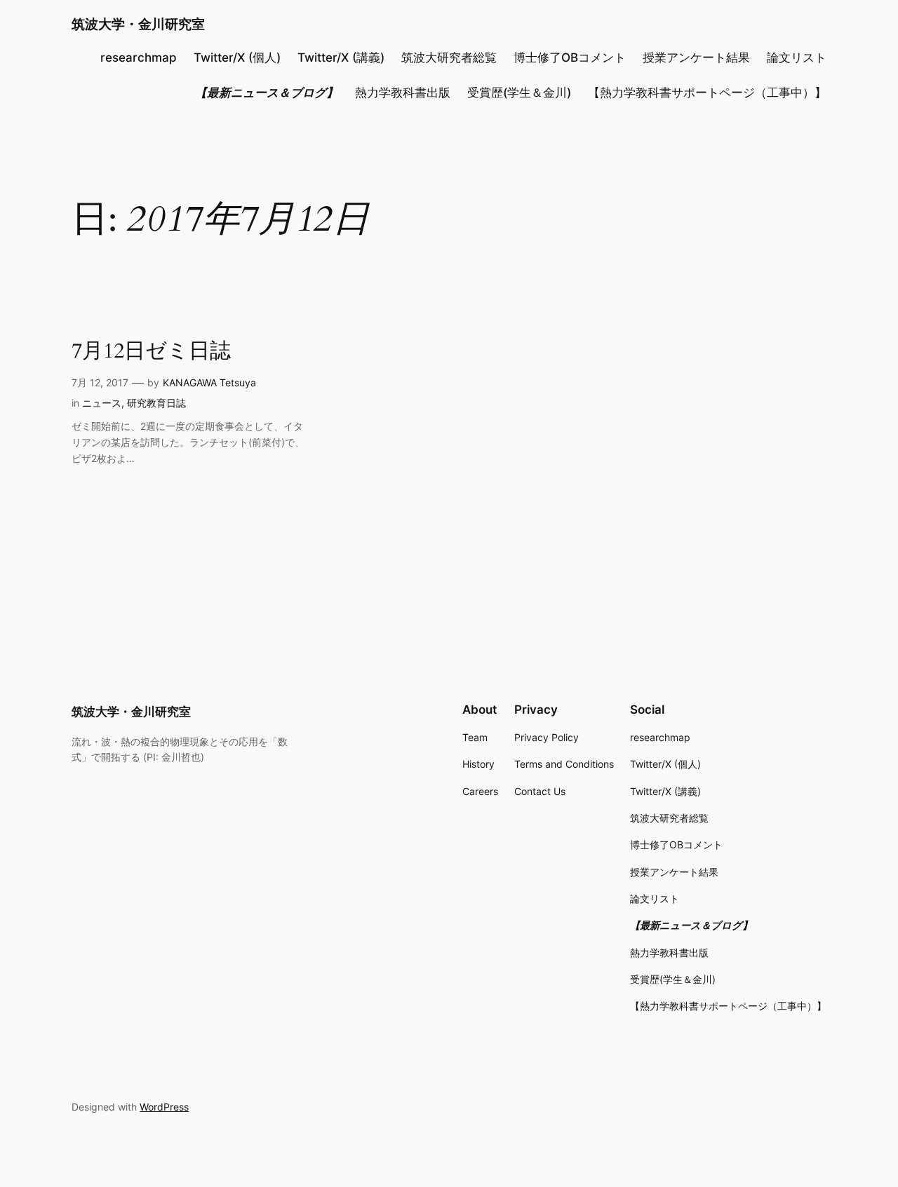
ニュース (101, 403)
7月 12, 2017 (100, 382)
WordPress (164, 1107)
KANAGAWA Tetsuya (209, 382)
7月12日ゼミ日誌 (151, 352)
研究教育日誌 (156, 403)
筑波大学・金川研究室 (138, 23)
